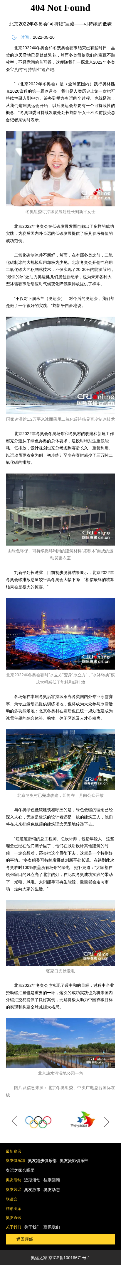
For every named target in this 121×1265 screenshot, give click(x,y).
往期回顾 (51, 1180)
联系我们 (51, 1227)
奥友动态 (51, 1189)
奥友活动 (13, 1180)
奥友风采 (13, 1189)
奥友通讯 (13, 1217)
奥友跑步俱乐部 (42, 1160)
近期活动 (32, 1180)
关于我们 (13, 1227)
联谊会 (11, 1199)
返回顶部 (24, 1239)
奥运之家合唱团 (20, 1170)
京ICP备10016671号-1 (69, 1257)
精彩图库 (13, 1208)
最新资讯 (13, 1151)
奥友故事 (32, 1189)
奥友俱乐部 (15, 1160)
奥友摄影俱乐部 (74, 1160)
